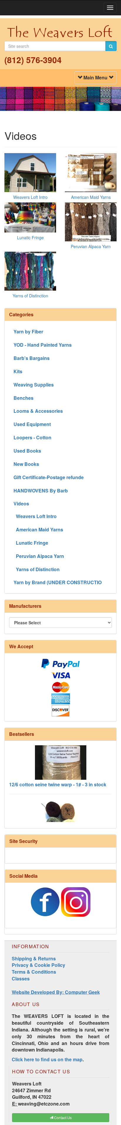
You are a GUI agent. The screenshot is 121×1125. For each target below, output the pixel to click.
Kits (18, 371)
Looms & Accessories (38, 410)
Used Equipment (32, 424)
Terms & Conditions (34, 971)
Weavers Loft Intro (30, 197)
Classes (21, 978)
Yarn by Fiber (28, 331)
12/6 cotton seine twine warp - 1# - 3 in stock (57, 779)
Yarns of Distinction (30, 296)
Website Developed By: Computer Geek (56, 992)
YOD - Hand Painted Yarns (43, 344)
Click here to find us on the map (47, 1059)
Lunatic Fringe (30, 237)
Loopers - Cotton (32, 437)
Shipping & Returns (34, 958)
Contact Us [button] (62, 1117)
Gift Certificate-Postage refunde (49, 477)
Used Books (27, 450)
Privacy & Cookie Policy (38, 965)
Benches (23, 397)
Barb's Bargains (32, 358)
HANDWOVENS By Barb (41, 490)
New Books (26, 464)
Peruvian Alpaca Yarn (91, 246)
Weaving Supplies (34, 384)
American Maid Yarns (91, 197)
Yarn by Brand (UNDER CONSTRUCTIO (58, 582)
